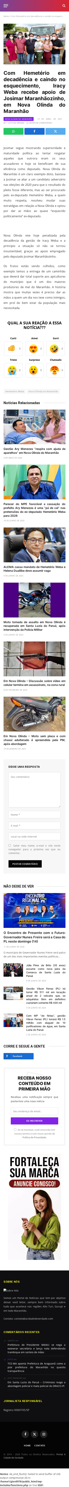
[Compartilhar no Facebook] (34, 131)
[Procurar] (63, 6)
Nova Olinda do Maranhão (18, 119)
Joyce (10, 1359)
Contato (39, 1445)
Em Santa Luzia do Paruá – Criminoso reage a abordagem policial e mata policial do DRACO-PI (36, 1384)
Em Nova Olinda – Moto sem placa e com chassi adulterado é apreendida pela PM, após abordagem (34, 740)
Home (27, 1445)
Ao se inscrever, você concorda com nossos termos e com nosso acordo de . (34, 1133)
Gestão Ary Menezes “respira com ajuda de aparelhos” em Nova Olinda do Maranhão (34, 450)
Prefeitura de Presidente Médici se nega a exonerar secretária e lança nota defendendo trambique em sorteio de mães (36, 1348)
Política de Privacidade (34, 1137)
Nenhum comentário (40, 122)
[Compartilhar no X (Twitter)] (55, 131)
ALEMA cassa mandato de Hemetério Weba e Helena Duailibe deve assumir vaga (34, 569)
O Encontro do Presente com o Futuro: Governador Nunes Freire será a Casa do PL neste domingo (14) (34, 937)
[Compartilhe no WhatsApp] (14, 131)
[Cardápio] (6, 6)
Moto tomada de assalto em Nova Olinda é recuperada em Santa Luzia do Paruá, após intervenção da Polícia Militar (34, 626)
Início (6, 16)
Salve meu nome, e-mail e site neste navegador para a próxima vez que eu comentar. (34, 849)
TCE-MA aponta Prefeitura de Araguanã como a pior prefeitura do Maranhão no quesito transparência (36, 1367)
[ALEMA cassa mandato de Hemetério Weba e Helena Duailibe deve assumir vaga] (34, 544)
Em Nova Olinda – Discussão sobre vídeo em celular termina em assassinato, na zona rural (34, 683)
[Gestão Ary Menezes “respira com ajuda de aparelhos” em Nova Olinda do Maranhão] (34, 427)
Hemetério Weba (14, 391)
